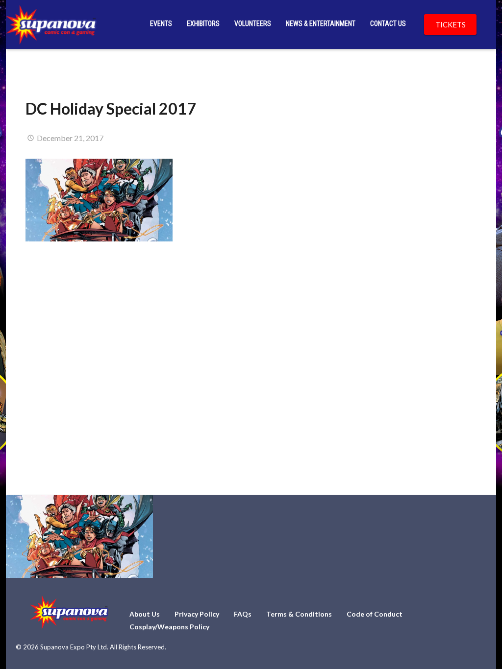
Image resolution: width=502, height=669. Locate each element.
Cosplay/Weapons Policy (169, 626)
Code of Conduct (374, 614)
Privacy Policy (197, 614)
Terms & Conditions (299, 614)
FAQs (242, 614)
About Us (144, 614)
